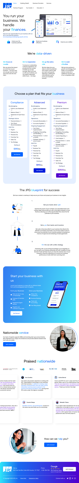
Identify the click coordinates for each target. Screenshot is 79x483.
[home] (7, 5)
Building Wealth (24, 3)
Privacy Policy (23, 478)
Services (49, 3)
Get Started (17, 154)
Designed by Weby (33, 478)
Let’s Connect (9, 344)
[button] (30, 8)
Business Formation (38, 3)
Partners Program (18, 8)
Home (15, 3)
